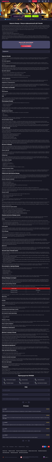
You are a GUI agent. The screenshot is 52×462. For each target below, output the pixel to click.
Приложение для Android (23, 452)
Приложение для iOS (14, 452)
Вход (7, 446)
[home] (5, 1)
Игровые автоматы (22, 446)
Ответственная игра (6, 452)
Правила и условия (12, 450)
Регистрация (11, 446)
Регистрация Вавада (26, 46)
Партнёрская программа (42, 450)
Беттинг (16, 446)
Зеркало (4, 446)
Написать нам (5, 450)
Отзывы (27, 446)
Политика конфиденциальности (21, 450)
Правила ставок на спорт (33, 450)
